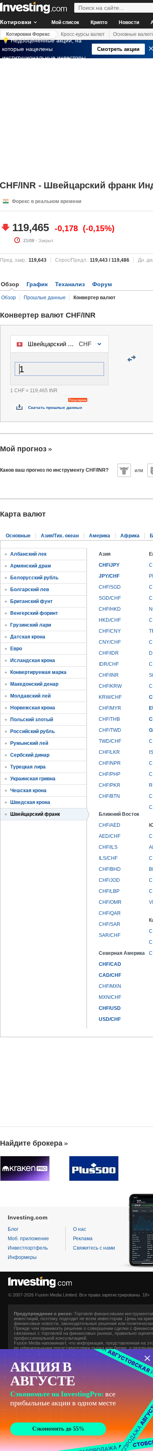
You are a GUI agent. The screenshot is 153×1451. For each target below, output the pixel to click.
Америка (99, 536)
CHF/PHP (109, 774)
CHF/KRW (110, 686)
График (37, 284)
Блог (13, 1229)
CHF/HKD (110, 609)
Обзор (8, 297)
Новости (129, 22)
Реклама (83, 1238)
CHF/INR (109, 675)
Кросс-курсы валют (83, 34)
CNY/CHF (110, 642)
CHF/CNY (110, 631)
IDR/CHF (109, 664)
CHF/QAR (110, 913)
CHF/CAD (110, 964)
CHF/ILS (108, 847)
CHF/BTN (109, 796)
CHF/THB (109, 719)
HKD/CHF (110, 620)
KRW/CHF (110, 697)
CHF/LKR (109, 752)
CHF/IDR (109, 653)
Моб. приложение (28, 1238)
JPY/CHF (109, 576)
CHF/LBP (109, 891)
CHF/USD (110, 1008)
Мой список (65, 22)
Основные (18, 536)
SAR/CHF (109, 935)
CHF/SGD (110, 587)
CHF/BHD (110, 869)
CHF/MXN (110, 986)
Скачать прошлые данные (55, 407)
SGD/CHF (110, 598)
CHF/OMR (110, 902)
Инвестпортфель (28, 1248)
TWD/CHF (110, 741)
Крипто (99, 22)
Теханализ (70, 284)
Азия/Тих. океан (60, 536)
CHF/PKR (109, 785)
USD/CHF (110, 1019)
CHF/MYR (110, 708)
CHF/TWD (110, 730)
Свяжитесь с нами (94, 1248)
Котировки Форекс (28, 34)
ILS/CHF (108, 858)
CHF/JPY (109, 565)
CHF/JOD (109, 880)
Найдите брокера (31, 1143)
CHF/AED (109, 825)
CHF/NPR (110, 763)
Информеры (22, 1257)
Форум (102, 284)
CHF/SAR (109, 924)
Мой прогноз (23, 449)
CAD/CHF (110, 975)
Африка (130, 536)
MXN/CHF (110, 997)
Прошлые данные (45, 297)
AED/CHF (109, 836)
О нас (79, 1229)
